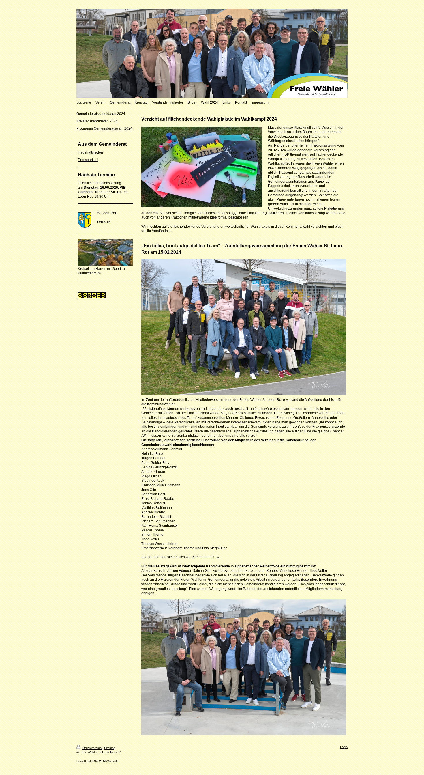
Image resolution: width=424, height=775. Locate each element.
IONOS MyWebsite (105, 761)
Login (344, 747)
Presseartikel (88, 160)
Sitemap (109, 748)
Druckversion (92, 748)
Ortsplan (103, 222)
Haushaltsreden (90, 152)
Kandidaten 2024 (205, 557)
